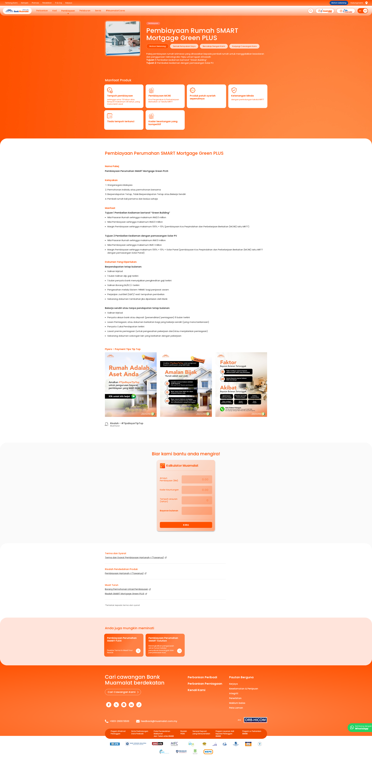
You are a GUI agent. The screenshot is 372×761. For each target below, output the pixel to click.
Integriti (233, 693)
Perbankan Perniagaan (205, 684)
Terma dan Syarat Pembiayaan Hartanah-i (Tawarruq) (134, 557)
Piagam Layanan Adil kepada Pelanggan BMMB (225, 733)
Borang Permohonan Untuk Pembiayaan (126, 589)
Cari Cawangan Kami (121, 692)
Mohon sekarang (338, 3)
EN (360, 11)
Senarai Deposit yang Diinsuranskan (201, 732)
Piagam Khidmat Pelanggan (118, 732)
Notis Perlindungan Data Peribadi (139, 732)
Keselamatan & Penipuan (243, 688)
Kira (186, 525)
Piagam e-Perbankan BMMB (251, 732)
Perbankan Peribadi (202, 677)
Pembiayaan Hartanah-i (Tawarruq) (124, 573)
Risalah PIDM (183, 732)
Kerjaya (233, 683)
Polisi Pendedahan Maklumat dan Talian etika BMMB (164, 733)
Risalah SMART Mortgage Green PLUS (124, 593)
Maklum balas (237, 703)
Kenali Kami (196, 690)
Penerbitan (235, 698)
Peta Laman (236, 707)
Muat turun (115, 426)
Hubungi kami (356, 3)
